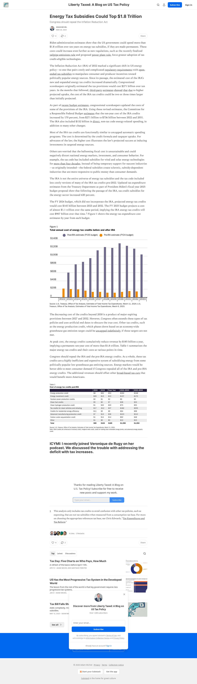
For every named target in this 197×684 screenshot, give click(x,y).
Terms (104, 665)
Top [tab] (52, 553)
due (130, 90)
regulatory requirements (118, 70)
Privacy (97, 665)
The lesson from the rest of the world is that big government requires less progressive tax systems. (84, 588)
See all (55, 624)
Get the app (111, 671)
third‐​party (96, 90)
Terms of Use (111, 635)
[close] (124, 594)
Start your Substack (91, 671)
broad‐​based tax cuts (128, 373)
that (125, 90)
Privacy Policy (118, 638)
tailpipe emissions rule (62, 55)
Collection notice (116, 665)
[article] (98, 566)
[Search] (158, 5)
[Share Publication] (164, 5)
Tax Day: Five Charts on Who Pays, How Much (78, 561)
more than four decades (67, 164)
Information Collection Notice (97, 638)
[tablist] (63, 553)
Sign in (188, 4)
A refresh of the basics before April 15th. (68, 564)
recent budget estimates (75, 105)
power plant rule (101, 55)
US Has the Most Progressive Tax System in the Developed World (86, 581)
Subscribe (175, 4)
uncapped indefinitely (108, 331)
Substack (85, 678)
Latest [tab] (60, 553)
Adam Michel (61, 27)
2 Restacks (80, 533)
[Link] (46, 448)
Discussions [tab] (70, 553)
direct (96, 122)
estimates (108, 90)
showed (118, 90)
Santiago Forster (79, 568)
